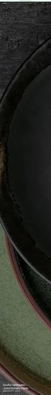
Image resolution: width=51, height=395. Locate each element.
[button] (43, 3)
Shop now (17, 391)
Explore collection (7, 391)
